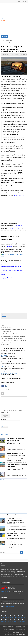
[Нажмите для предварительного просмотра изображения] (14, 65)
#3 (2, 356)
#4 (3, 347)
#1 (2, 366)
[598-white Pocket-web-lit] (20, 616)
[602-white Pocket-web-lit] (20, 620)
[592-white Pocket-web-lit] (15, 616)
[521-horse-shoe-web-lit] (7, 616)
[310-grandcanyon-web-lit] (3, 620)
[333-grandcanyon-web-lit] (7, 620)
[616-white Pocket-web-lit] (24, 620)
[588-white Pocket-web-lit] (11, 616)
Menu (5, 36)
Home (2, 40)
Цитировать (4, 355)
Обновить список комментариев (9, 373)
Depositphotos (22, 634)
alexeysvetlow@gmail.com (8, 606)
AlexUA (17, 54)
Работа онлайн (9, 40)
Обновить (3, 419)
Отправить (4, 426)
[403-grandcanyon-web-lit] (3, 616)
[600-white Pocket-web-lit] (24, 616)
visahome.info (4, 591)
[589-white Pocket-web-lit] (15, 620)
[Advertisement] (14, 19)
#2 (3, 361)
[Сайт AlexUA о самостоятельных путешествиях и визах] (3, 16)
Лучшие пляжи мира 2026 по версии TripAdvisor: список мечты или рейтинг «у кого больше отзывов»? (16, 455)
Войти (19, 1)
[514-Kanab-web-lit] (11, 620)
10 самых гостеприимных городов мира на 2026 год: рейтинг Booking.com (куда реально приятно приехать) (17, 464)
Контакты (24, 1)
